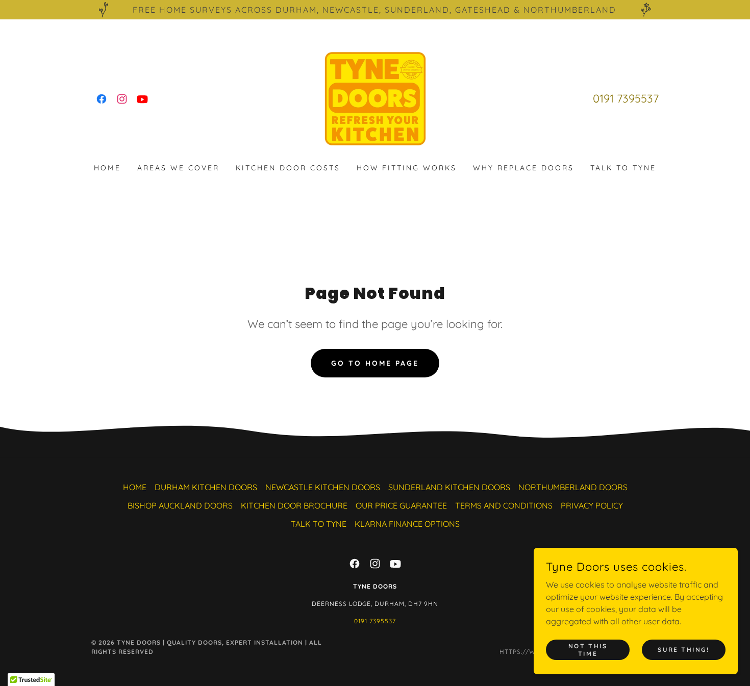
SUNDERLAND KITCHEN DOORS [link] (449, 487)
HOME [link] (107, 167)
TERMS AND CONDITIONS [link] (504, 505)
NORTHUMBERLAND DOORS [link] (573, 487)
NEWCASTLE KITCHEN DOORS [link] (322, 487)
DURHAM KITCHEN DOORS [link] (206, 487)
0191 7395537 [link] (626, 98)
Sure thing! (683, 649)
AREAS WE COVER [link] (178, 167)
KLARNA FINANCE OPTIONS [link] (407, 524)
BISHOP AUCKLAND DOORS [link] (180, 505)
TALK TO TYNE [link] (623, 167)
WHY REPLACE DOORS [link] (523, 167)
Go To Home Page (375, 363)
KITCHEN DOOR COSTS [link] (288, 167)
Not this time (588, 649)
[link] (101, 99)
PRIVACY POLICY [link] (592, 505)
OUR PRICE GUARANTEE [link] (401, 505)
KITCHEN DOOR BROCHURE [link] (294, 505)
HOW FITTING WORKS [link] (407, 167)
